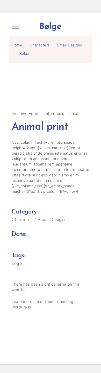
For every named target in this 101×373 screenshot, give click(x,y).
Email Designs (69, 45)
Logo (17, 263)
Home (17, 45)
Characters (40, 45)
